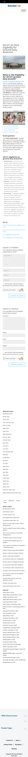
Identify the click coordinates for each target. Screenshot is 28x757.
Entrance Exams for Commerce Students (13, 553)
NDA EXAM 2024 (7, 434)
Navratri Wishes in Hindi (9, 623)
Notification (11, 126)
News (5, 502)
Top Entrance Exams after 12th (11, 520)
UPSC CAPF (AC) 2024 (8, 422)
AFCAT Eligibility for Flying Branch (11, 234)
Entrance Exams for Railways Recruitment (13, 562)
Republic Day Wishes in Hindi (10, 597)
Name (5, 332)
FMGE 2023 (6, 484)
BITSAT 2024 (6, 416)
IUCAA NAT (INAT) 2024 (9, 490)
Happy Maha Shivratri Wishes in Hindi (12, 599)
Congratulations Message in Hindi (11, 627)
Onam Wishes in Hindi (8, 592)
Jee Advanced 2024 (7, 413)
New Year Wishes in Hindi (9, 613)
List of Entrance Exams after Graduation (13, 565)
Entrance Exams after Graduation (11, 556)
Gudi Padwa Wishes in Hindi (10, 602)
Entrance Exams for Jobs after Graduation (13, 550)
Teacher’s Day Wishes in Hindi (10, 630)
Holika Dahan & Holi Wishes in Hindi (12, 604)
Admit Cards (11, 132)
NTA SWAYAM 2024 (8, 452)
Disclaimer (18, 745)
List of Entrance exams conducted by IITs (13, 567)
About (18, 740)
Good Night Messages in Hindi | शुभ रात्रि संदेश (14, 660)
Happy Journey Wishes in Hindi (10, 611)
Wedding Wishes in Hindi (9, 662)
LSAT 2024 (6, 446)
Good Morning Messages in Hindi (11, 657)
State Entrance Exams (8, 511)
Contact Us (9, 740)
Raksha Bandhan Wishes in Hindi (11, 637)
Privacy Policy (8, 745)
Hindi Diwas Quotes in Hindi (10, 625)
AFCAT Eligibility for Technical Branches (13, 237)
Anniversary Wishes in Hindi (9, 642)
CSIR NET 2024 (6, 440)
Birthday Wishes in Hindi (9, 639)
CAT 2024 (5, 463)
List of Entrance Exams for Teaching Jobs (13, 559)
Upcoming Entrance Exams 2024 (11, 517)
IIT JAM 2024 (6, 457)
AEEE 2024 (5, 469)
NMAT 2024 (6, 428)
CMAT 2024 (6, 431)
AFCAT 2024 (6, 419)
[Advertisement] (14, 27)
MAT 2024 (5, 472)
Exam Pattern (11, 128)
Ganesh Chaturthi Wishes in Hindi (11, 632)
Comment (6, 316)
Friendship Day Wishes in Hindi (10, 618)
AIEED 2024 (6, 481)
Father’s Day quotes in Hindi (10, 646)
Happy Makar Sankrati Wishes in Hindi (12, 595)
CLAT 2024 (6, 449)
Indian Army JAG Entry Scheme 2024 (12, 492)
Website (5, 345)
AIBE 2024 (5, 454)
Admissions (11, 500)
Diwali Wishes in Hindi (8, 615)
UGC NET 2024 (6, 437)
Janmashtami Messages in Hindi (11, 634)
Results (18, 500)
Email (4, 339)
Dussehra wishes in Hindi (9, 620)
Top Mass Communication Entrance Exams (14, 570)
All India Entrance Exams (9, 509)
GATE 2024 (5, 443)
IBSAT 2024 (6, 466)
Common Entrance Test (9, 514)
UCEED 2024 (6, 478)
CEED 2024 (5, 475)
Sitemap (14, 749)
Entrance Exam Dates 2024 (9, 583)
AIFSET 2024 (6, 487)
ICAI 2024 (5, 460)
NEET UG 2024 (6, 425)
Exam (5, 500)
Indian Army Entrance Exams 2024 (11, 586)
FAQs (9, 130)
